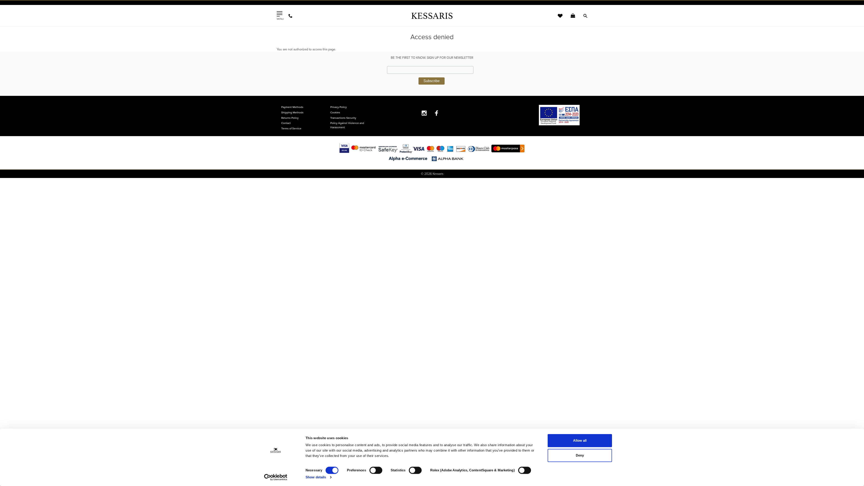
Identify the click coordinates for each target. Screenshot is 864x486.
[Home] (432, 15)
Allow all (580, 440)
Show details (316, 477)
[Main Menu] (279, 14)
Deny (580, 455)
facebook (436, 113)
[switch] (375, 470)
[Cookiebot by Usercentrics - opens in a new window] (275, 477)
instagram (424, 113)
